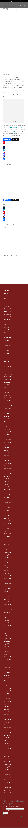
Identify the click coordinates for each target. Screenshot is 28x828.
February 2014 (7, 657)
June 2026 (6, 293)
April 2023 (6, 392)
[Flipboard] (14, 152)
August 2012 (7, 704)
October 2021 (7, 439)
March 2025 (7, 332)
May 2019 (6, 515)
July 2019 (6, 510)
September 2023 (8, 379)
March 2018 (7, 549)
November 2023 (8, 374)
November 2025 (8, 311)
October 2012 (7, 699)
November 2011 (8, 727)
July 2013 (6, 675)
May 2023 (6, 390)
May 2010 (6, 756)
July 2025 (6, 322)
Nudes (19, 166)
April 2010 (6, 759)
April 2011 (6, 746)
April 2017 (6, 570)
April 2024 (6, 361)
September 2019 (8, 505)
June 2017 (6, 565)
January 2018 (7, 555)
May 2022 (6, 421)
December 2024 (8, 340)
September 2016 (8, 586)
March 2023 (7, 395)
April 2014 (6, 651)
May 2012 (6, 712)
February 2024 (7, 366)
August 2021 (7, 445)
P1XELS (15, 131)
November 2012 (8, 696)
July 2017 (6, 562)
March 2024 (7, 364)
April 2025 (6, 330)
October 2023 (7, 377)
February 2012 (7, 719)
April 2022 (6, 424)
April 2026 (6, 298)
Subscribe (5, 812)
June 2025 (6, 324)
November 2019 (8, 500)
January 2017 (7, 578)
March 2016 (7, 602)
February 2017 (7, 576)
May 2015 (6, 620)
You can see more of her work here (12, 127)
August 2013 (7, 672)
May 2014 (6, 649)
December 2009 (8, 769)
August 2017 (7, 560)
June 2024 (6, 356)
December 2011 (8, 725)
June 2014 (6, 646)
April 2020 (6, 487)
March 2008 (7, 790)
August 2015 (7, 612)
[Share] (14, 159)
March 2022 (7, 426)
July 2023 (6, 385)
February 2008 (7, 793)
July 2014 (6, 644)
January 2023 (7, 400)
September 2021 (8, 442)
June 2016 (6, 594)
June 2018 (6, 542)
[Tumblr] (14, 147)
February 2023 (7, 398)
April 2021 (6, 455)
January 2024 (7, 369)
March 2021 (7, 458)
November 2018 (8, 531)
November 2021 (8, 437)
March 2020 (7, 489)
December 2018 (8, 528)
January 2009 (7, 782)
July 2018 (6, 539)
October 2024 (7, 345)
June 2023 (6, 387)
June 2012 (6, 709)
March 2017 (7, 573)
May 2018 (6, 544)
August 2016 (7, 589)
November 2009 (8, 772)
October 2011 (7, 730)
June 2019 (6, 513)
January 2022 (7, 432)
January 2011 (7, 751)
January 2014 (7, 659)
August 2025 (7, 319)
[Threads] (14, 157)
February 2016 (7, 604)
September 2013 (8, 670)
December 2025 (8, 309)
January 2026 (7, 306)
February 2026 (7, 303)
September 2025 (8, 317)
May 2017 (6, 568)
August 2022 (7, 413)
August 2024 (7, 351)
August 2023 (7, 382)
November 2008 (8, 785)
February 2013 (7, 688)
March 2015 (7, 623)
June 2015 (6, 617)
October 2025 (7, 314)
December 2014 (8, 630)
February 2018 (7, 552)
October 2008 (7, 787)
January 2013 (7, 691)
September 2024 (8, 348)
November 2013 (8, 665)
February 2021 (7, 460)
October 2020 (7, 471)
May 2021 (6, 453)
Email (4, 808)
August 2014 (7, 641)
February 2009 (7, 780)
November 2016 (8, 581)
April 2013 (6, 683)
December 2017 (8, 557)
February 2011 (7, 748)
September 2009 (8, 777)
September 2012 (8, 701)
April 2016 (6, 599)
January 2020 (7, 494)
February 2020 (7, 492)
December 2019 (8, 497)
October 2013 (7, 667)
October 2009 (7, 774)
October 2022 (7, 408)
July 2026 (6, 290)
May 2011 (6, 743)
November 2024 (8, 343)
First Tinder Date (7, 164)
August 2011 (7, 735)
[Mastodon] (14, 154)
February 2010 (7, 764)
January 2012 (7, 722)
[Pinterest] (14, 142)
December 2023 (8, 371)
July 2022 (6, 416)
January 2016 (7, 607)
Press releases (21, 9)
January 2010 (7, 767)
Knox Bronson (7, 9)
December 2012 (8, 693)
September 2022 (8, 411)
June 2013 (6, 678)
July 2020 (6, 479)
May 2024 (6, 358)
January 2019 (7, 526)
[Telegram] (14, 150)
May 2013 (6, 680)
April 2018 (6, 547)
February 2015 (7, 625)
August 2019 (7, 508)
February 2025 (7, 335)
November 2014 (8, 633)
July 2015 (6, 615)
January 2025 (7, 337)
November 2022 (8, 406)
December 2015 (8, 610)
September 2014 (8, 638)
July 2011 (6, 738)
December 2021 (8, 434)
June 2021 (6, 450)
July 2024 (6, 353)
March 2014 (7, 654)
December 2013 (8, 662)
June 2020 (6, 481)
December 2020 (8, 466)
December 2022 (8, 403)
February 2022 (7, 429)
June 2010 (6, 753)
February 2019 (7, 523)
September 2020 (8, 474)
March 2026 (7, 301)
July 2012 (6, 706)
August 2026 (7, 288)
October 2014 (7, 636)
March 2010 (7, 761)
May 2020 (6, 484)
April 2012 (6, 714)
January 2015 (7, 628)
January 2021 (7, 463)
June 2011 (6, 740)
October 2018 (7, 534)
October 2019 (7, 502)
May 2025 (6, 327)
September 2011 (8, 733)
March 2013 (7, 685)
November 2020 (8, 468)
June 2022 (6, 419)
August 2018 (7, 536)
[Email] (14, 145)
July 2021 (6, 447)
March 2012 (7, 717)
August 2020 (7, 476)
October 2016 (7, 583)
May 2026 (6, 296)
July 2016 (6, 591)
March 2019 (7, 521)
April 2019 (6, 518)
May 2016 (6, 597)
